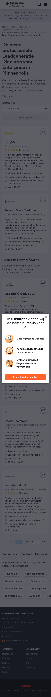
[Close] (45, 317)
